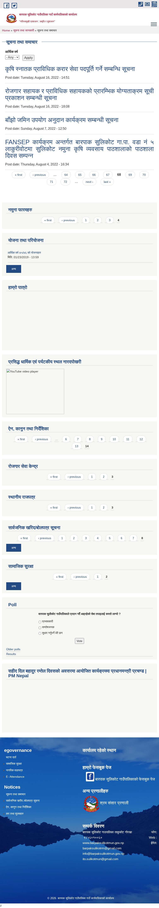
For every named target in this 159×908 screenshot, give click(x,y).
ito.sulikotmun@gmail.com (100, 859)
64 (66, 174)
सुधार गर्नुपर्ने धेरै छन (52, 633)
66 (94, 174)
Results (11, 654)
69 (130, 174)
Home (6, 30)
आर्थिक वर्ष (11, 51)
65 (80, 174)
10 (114, 439)
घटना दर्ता (11, 757)
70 (144, 174)
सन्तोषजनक (48, 627)
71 (51, 181)
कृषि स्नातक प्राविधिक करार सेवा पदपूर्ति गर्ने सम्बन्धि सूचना (70, 68)
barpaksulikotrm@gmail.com (102, 848)
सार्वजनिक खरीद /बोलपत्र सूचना (23, 800)
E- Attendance (15, 776)
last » (107, 181)
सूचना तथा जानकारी (23, 30)
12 (141, 439)
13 (76, 446)
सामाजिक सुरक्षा (14, 763)
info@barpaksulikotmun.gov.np (103, 853)
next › (89, 181)
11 (127, 439)
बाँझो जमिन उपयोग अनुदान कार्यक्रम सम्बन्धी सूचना (61, 119)
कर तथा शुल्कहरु (15, 813)
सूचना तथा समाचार (15, 794)
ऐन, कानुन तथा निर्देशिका (18, 807)
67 (108, 174)
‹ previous (39, 174)
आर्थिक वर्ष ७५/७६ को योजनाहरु (24, 252)
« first (18, 174)
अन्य (13, 269)
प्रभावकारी (47, 621)
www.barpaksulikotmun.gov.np (104, 843)
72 (65, 181)
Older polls (13, 649)
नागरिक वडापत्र (14, 770)
